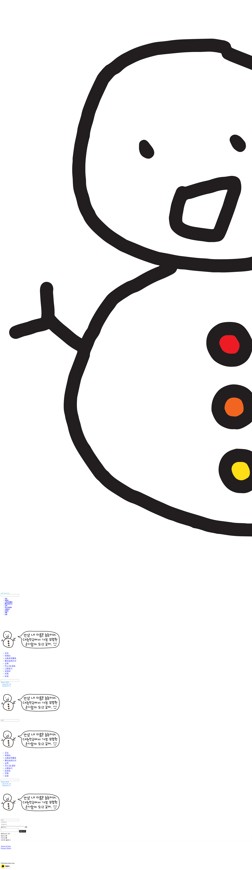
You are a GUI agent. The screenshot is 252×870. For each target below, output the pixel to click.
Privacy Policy (6, 848)
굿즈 (6, 598)
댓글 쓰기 (22, 831)
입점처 (7, 610)
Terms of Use (6, 846)
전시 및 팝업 (8, 607)
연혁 (6, 612)
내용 (25, 827)
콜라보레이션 (8, 603)
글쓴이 (3, 827)
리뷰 (6, 614)
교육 (6, 605)
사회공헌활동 (8, 602)
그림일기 (7, 609)
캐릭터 (7, 600)
